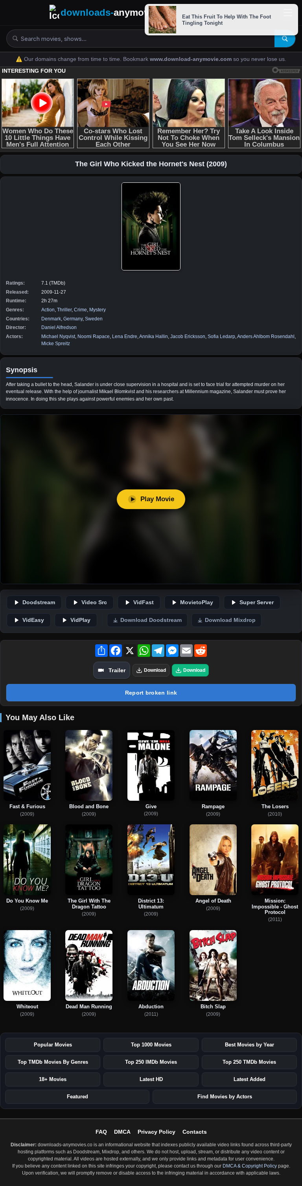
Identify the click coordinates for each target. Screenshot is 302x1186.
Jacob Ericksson (187, 336)
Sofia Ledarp (221, 336)
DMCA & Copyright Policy (250, 1166)
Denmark (51, 319)
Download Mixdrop (230, 620)
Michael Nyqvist (58, 336)
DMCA (122, 1132)
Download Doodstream (151, 620)
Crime (80, 310)
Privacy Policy (156, 1132)
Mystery (97, 310)
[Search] (284, 38)
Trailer (117, 670)
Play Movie (157, 499)
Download (155, 670)
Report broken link (151, 693)
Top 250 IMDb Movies (151, 1062)
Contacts (194, 1132)
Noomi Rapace (93, 336)
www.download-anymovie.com (191, 59)
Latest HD (151, 1079)
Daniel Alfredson (59, 327)
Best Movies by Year (249, 1045)
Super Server (256, 602)
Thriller (64, 310)
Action (48, 310)
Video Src (94, 602)
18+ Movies (52, 1079)
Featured (77, 1097)
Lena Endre (124, 336)
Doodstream (38, 602)
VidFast (143, 602)
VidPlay (80, 620)
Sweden (94, 319)
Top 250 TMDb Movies (249, 1062)
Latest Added (249, 1079)
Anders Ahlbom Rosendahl (266, 336)
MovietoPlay (196, 602)
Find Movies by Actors (224, 1097)
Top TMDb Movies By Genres (53, 1062)
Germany (73, 319)
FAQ (101, 1132)
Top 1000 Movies (151, 1045)
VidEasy (33, 620)
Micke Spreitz (55, 343)
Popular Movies (53, 1045)
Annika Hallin (153, 336)
